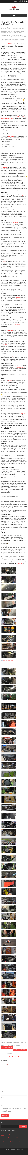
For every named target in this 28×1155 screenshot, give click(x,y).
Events (22, 27)
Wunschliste (18, 40)
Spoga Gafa (20, 38)
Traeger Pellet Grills (7, 39)
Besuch (6, 29)
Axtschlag (10, 356)
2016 (3, 28)
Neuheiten (13, 36)
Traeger (2, 39)
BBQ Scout (3, 29)
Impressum (13, 1149)
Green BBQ (13, 34)
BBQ (24, 28)
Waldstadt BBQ (4, 40)
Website (2, 1097)
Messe (14, 35)
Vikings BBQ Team (20, 39)
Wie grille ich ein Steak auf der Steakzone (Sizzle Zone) (12, 1144)
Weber (8, 40)
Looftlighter (6, 35)
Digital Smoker (3, 32)
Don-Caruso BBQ (15, 32)
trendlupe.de (14, 39)
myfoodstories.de (19, 35)
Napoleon (9, 36)
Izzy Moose (20, 34)
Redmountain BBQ (14, 38)
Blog (19, 27)
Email (2, 1091)
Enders (20, 32)
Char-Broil (12, 31)
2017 (5, 28)
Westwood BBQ (13, 40)
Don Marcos (9, 32)
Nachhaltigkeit (3, 36)
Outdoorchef (23, 36)
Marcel (4, 27)
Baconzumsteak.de (19, 28)
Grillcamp (19, 117)
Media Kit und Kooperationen (19, 1150)
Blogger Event (16, 29)
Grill (17, 34)
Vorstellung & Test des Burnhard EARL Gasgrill (10, 1141)
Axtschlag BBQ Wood (11, 28)
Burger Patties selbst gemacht (7, 1139)
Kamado (2, 35)
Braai (6, 31)
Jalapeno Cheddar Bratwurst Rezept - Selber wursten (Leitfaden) (14, 1137)
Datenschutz (19, 1149)
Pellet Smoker (3, 38)
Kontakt (7, 1149)
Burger (9, 31)
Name (2, 1085)
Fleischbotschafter (4, 34)
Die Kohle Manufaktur (19, 31)
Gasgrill (9, 34)
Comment (3, 1067)
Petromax (8, 38)
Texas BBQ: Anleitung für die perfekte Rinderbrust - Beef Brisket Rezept (14, 1134)
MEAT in (11, 35)
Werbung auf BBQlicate (7, 1150)
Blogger (12, 29)
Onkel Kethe (17, 36)
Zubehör (23, 40)
